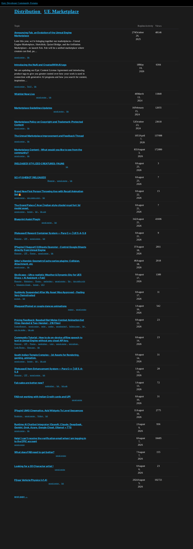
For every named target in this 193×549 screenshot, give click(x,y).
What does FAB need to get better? (34, 452)
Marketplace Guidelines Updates (33, 107)
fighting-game (74, 326)
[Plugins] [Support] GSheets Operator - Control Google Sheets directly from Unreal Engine (50, 248)
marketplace (48, 281)
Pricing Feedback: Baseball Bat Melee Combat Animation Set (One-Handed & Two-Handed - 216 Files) (49, 321)
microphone (73, 344)
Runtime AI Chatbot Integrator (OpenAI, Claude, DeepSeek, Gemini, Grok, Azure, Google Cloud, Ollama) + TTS (48, 426)
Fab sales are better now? (29, 382)
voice (52, 344)
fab (28, 57)
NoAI (29, 87)
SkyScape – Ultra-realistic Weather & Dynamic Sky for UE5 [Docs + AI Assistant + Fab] (47, 276)
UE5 (42, 285)
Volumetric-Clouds (23, 285)
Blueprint (51, 181)
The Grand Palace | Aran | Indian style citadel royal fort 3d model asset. (47, 207)
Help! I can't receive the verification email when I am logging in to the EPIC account (50, 440)
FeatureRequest (20, 326)
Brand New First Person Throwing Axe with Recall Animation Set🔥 (48, 193)
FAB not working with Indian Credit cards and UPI (42, 396)
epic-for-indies (19, 330)
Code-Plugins (19, 348)
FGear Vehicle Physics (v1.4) (30, 480)
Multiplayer (28, 281)
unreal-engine (19, 57)
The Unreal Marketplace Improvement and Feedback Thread (49, 135)
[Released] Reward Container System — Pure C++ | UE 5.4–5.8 (50, 233)
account (17, 299)
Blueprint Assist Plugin (27, 219)
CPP (25, 239)
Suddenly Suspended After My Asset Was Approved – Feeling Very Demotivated (49, 294)
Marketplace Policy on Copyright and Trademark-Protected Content (48, 123)
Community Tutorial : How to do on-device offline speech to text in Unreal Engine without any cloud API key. (48, 339)
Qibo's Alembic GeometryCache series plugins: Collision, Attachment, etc (47, 262)
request (70, 310)
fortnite (30, 212)
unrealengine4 (61, 326)
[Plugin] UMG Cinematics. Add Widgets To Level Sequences (48, 410)
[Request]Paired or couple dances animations (40, 306)
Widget (40, 416)
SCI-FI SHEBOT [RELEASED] (30, 177)
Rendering (18, 416)
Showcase (31, 348)
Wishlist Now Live (24, 93)
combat (51, 326)
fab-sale (43, 212)
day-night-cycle (79, 281)
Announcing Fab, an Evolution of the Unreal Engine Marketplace (43, 34)
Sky (69, 281)
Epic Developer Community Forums (20, 3)
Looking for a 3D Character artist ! (33, 466)
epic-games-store (33, 198)
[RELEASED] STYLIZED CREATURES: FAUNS (39, 163)
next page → (21, 496)
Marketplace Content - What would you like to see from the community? (48, 151)
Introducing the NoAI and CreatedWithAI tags (40, 64)
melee (43, 326)
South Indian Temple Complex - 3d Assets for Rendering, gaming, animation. (46, 356)
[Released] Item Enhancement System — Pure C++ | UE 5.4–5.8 (48, 370)
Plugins (33, 253)
